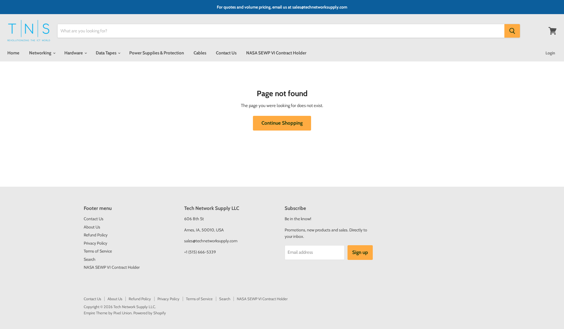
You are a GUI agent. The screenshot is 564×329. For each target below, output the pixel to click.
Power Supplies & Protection (156, 53)
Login (550, 53)
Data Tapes (106, 53)
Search (89, 259)
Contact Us (226, 53)
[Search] (512, 31)
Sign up (360, 252)
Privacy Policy (95, 243)
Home (13, 53)
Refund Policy (96, 235)
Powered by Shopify (149, 312)
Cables (200, 53)
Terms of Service (98, 251)
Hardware (74, 53)
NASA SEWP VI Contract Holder (276, 53)
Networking (40, 53)
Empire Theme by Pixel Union (108, 312)
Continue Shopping (282, 123)
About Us (92, 227)
